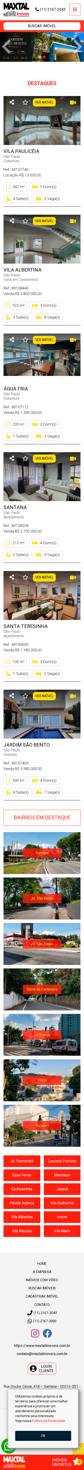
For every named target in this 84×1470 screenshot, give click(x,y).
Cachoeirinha (21, 1189)
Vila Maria (62, 1231)
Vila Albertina (22, 1217)
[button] (42, 26)
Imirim (62, 1217)
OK (43, 1436)
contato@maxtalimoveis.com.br (42, 1354)
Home (42, 1264)
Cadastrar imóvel (42, 1296)
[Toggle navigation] (74, 9)
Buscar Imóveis (42, 1288)
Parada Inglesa (22, 1203)
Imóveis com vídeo (42, 1280)
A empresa (42, 1272)
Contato (42, 1305)
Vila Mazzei (22, 1231)
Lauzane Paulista (62, 1161)
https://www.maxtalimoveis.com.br (42, 1346)
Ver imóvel (44, 102)
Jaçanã (62, 1189)
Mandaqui (62, 1175)
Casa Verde (21, 1175)
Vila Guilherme (62, 1203)
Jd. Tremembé (22, 1161)
